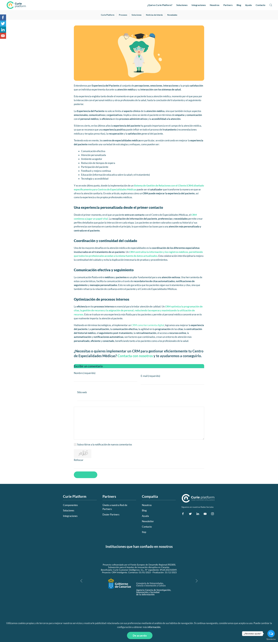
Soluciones (182, 5)
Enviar (85, 474)
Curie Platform (107, 15)
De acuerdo (140, 635)
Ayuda (248, 5)
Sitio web (82, 392)
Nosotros (214, 5)
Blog (239, 5)
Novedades (172, 15)
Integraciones (199, 5)
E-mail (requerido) (150, 375)
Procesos (123, 15)
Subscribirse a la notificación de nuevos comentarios (104, 444)
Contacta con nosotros (135, 356)
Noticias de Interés (154, 15)
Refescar (78, 459)
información (154, 627)
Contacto (260, 5)
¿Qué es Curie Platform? (159, 5)
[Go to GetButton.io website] (271, 639)
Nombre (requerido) (84, 373)
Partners (228, 5)
